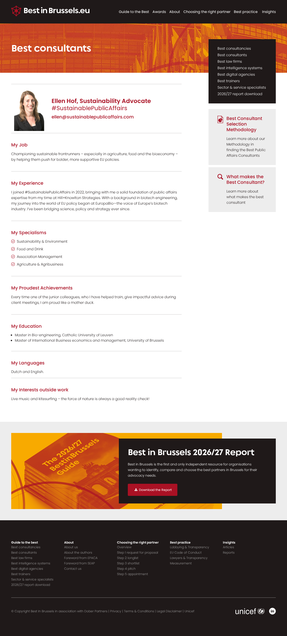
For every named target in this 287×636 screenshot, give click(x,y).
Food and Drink (30, 249)
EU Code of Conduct (186, 552)
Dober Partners (95, 611)
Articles (228, 547)
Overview (124, 547)
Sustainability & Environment (42, 241)
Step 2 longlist (127, 558)
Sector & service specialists (241, 87)
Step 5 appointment (132, 574)
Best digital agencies (236, 74)
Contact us (72, 568)
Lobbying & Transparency (189, 547)
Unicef (189, 611)
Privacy (115, 611)
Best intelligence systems (239, 68)
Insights (269, 11)
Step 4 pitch (126, 568)
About (174, 11)
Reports (229, 552)
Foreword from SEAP (79, 563)
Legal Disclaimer (169, 611)
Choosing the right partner (206, 11)
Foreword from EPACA (81, 558)
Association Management (39, 256)
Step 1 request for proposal (137, 552)
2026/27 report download (239, 93)
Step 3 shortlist (128, 563)
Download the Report (155, 490)
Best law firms (229, 61)
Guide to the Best (134, 11)
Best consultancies (234, 48)
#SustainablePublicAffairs (89, 108)
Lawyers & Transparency (189, 558)
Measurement (181, 563)
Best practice (246, 11)
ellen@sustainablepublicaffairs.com (93, 117)
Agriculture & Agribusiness (40, 264)
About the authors (78, 552)
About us (71, 547)
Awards (159, 11)
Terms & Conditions (139, 611)
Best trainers (228, 81)
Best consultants (232, 55)
